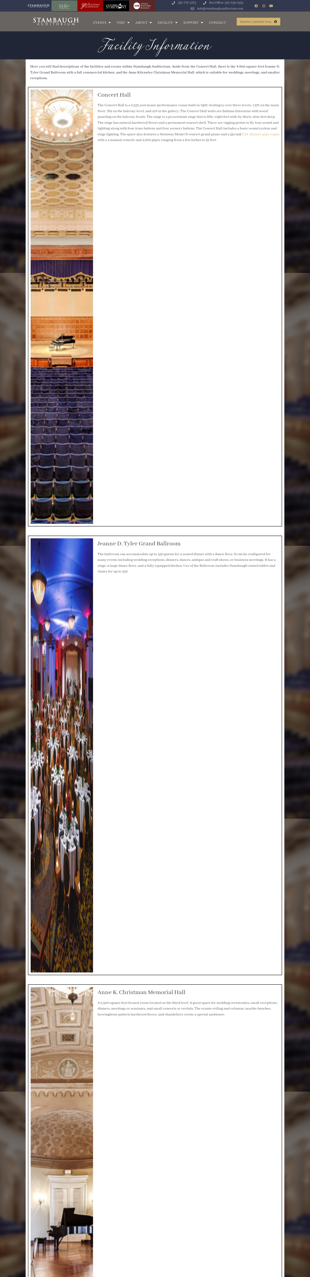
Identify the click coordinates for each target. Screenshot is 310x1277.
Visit (121, 22)
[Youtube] (271, 6)
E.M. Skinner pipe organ (260, 134)
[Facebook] (256, 6)
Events (99, 22)
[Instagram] (264, 6)
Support (191, 22)
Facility (165, 22)
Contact (217, 22)
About (141, 22)
